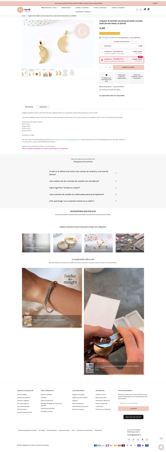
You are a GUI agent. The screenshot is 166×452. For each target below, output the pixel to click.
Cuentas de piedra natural (24, 412)
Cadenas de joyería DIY (23, 397)
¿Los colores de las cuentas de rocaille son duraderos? (74, 181)
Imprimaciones (66, 7)
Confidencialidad (51, 430)
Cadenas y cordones (118, 7)
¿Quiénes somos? (101, 394)
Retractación (98, 430)
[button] (89, 44)
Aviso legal (42, 430)
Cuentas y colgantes (82, 7)
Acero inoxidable (22, 394)
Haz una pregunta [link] (106, 86)
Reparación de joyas (78, 409)
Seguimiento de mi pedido (80, 397)
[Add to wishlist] (161, 438)
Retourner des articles (133, 417)
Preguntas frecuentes (78, 394)
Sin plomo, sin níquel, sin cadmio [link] (110, 89)
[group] (58, 44)
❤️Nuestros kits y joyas (48, 7)
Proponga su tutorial (46, 411)
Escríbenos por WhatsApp (103, 409)
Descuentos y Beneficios (103, 400)
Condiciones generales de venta (27, 430)
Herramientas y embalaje (82, 11)
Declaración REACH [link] (118, 86)
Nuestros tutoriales (46, 394)
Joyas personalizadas (23, 406)
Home (23, 16)
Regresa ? (75, 400)
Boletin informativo (101, 397)
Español (155, 3)
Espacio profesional (101, 403)
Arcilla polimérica (22, 409)
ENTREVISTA (43, 107)
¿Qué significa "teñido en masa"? (64, 188)
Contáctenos (99, 406)
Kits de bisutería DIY (23, 403)
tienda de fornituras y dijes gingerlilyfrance (67, 139)
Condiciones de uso (64, 430)
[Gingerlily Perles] (24, 9)
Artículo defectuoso (78, 403)
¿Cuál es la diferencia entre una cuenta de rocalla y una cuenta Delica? (78, 173)
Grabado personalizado (47, 408)
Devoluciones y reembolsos (85, 430)
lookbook (43, 397)
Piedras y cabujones (100, 7)
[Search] (137, 10)
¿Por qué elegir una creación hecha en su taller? (71, 201)
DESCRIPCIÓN (29, 107)
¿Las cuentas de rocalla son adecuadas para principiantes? (76, 194)
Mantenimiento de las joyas (80, 406)
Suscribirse (133, 408)
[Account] (140, 10)
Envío (73, 430)
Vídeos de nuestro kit (47, 400)
